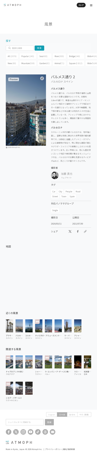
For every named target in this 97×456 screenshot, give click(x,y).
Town (63, 196)
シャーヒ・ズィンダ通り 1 (38, 371)
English (51, 414)
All (12, 56)
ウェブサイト (66, 177)
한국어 (72, 414)
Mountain (28, 63)
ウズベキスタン (38, 374)
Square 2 (75, 63)
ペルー (47, 374)
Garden (44, 63)
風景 (48, 24)
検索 (39, 48)
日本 (85, 374)
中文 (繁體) (84, 414)
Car (53, 191)
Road (78, 191)
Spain (72, 196)
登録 (49, 422)
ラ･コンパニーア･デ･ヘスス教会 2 (58, 371)
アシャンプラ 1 (77, 335)
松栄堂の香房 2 (87, 371)
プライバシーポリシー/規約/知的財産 (60, 449)
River (59, 56)
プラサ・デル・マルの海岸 (9, 335)
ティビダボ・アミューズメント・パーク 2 (48, 335)
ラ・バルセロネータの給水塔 (68, 335)
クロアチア (10, 374)
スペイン (68, 81)
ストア (81, 5)
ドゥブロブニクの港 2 (14, 371)
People (69, 191)
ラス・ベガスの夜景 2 (77, 371)
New (12, 63)
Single (55, 210)
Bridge (74, 56)
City (60, 191)
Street (55, 196)
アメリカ (77, 374)
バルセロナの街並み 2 (19, 335)
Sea (43, 56)
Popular (27, 56)
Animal (59, 63)
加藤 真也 (66, 174)
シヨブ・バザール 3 (13, 398)
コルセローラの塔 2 (29, 335)
